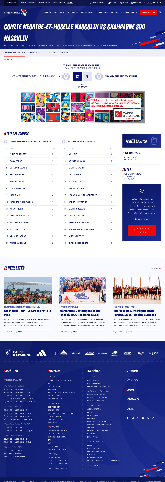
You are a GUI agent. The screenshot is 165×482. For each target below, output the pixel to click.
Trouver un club (55, 399)
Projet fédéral (93, 383)
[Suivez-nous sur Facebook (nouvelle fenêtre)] (145, 2)
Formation (23, 3)
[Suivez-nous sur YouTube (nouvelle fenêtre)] (154, 2)
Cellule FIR (53, 446)
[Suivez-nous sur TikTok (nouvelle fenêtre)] (160, 2)
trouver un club (148, 12)
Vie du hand (86, 12)
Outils (48, 3)
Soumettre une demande (58, 464)
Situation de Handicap (57, 437)
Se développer (54, 407)
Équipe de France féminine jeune (18, 442)
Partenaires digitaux (57, 419)
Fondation (62, 3)
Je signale (70, 3)
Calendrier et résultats (14, 53)
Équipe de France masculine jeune (19, 431)
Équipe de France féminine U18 (17, 416)
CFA (49, 440)
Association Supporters (14, 456)
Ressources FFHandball (61, 469)
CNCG (89, 412)
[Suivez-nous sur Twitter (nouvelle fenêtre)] (151, 2)
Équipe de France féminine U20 (17, 413)
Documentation (96, 442)
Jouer (52, 377)
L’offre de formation (57, 431)
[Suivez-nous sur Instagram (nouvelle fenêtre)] (148, 2)
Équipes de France (69, 12)
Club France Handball (14, 450)
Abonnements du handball (99, 386)
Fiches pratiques (94, 458)
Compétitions (50, 12)
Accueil (6, 45)
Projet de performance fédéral (62, 392)
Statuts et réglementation (99, 424)
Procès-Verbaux (94, 448)
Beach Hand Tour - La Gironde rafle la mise (27, 313)
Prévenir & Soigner (56, 386)
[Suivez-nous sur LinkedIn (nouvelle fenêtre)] (157, 2)
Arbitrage (91, 428)
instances (10, 3)
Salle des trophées (12, 453)
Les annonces (54, 458)
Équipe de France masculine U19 (18, 396)
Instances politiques (96, 395)
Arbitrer (52, 383)
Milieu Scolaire (55, 396)
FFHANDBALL (94, 377)
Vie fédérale (102, 12)
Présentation (93, 380)
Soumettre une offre (57, 461)
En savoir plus (141, 219)
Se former (54, 427)
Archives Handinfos (96, 451)
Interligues (74, 307)
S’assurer (52, 389)
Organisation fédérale (100, 391)
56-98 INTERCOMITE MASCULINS (65, 45)
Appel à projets (54, 422)
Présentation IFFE (55, 434)
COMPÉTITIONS (93, 415)
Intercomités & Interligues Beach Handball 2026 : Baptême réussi (79, 313)
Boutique (41, 3)
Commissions (95, 406)
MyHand (130, 390)
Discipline (91, 418)
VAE (49, 443)
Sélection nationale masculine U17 (19, 399)
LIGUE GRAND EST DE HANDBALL (46, 45)
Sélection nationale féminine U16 (19, 419)
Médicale (91, 434)
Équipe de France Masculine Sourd (19, 402)
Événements (131, 12)
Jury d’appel (92, 437)
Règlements (92, 445)
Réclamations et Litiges (97, 431)
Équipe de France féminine (15, 410)
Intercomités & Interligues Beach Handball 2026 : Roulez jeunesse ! (134, 313)
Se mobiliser (53, 410)
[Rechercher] (160, 12)
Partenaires (32, 3)
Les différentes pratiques (59, 380)
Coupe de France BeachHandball (27, 307)
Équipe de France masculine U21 (18, 392)
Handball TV (133, 399)
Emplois (54, 3)
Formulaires (92, 454)
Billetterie (132, 380)
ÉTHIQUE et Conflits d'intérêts (100, 421)
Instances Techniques (96, 401)
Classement (35, 53)
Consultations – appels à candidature (104, 461)
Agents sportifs (94, 409)
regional (32, 45)
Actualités (116, 12)
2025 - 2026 (24, 45)
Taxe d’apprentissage (57, 449)
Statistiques (51, 53)
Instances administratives (98, 398)
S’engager (54, 404)
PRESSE (130, 409)
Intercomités (130, 307)
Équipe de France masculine (16, 389)
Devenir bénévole (55, 416)
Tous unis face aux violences (61, 413)
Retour (9, 59)
